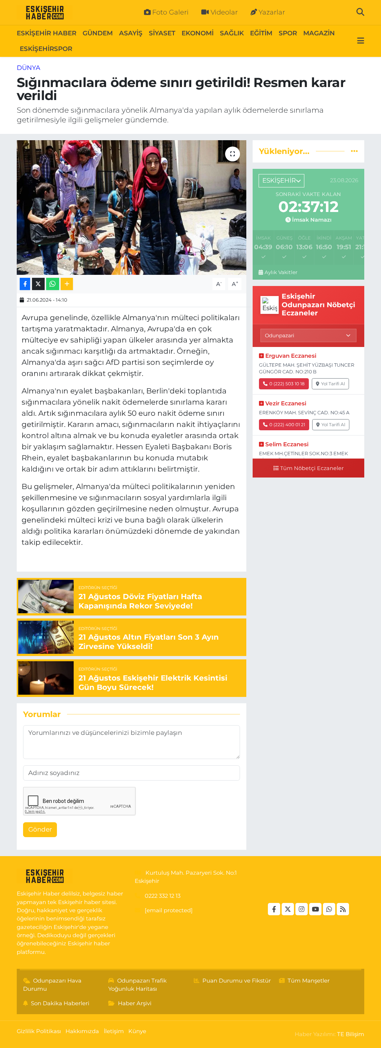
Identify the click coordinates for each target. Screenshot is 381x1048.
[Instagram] (301, 909)
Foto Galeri (170, 12)
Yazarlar (272, 12)
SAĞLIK (232, 33)
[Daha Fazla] (67, 284)
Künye (137, 1031)
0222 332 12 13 (162, 896)
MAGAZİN (319, 33)
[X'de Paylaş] (38, 284)
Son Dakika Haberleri (60, 1003)
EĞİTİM (261, 33)
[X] (288, 909)
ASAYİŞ (131, 33)
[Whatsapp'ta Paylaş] (52, 284)
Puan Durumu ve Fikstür (236, 980)
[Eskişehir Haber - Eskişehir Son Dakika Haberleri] (45, 12)
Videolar (224, 12)
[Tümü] (354, 151)
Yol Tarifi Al (333, 383)
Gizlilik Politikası (39, 1031)
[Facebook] (274, 909)
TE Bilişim (350, 1034)
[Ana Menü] (360, 41)
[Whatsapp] (329, 909)
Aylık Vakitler (281, 272)
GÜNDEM (98, 33)
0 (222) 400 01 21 (287, 424)
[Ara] (360, 12)
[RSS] (343, 909)
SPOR (288, 33)
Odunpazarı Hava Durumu (52, 984)
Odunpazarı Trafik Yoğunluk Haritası (137, 984)
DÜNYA (28, 67)
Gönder (40, 829)
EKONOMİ (198, 33)
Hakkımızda (82, 1031)
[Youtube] (315, 909)
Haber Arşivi (134, 1003)
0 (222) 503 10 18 (287, 383)
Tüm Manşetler (309, 980)
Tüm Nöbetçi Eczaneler (312, 468)
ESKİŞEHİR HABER (46, 33)
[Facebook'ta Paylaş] (25, 284)
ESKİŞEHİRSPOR (46, 48)
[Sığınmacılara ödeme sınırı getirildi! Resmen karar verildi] (131, 207)
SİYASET (162, 33)
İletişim (114, 1031)
